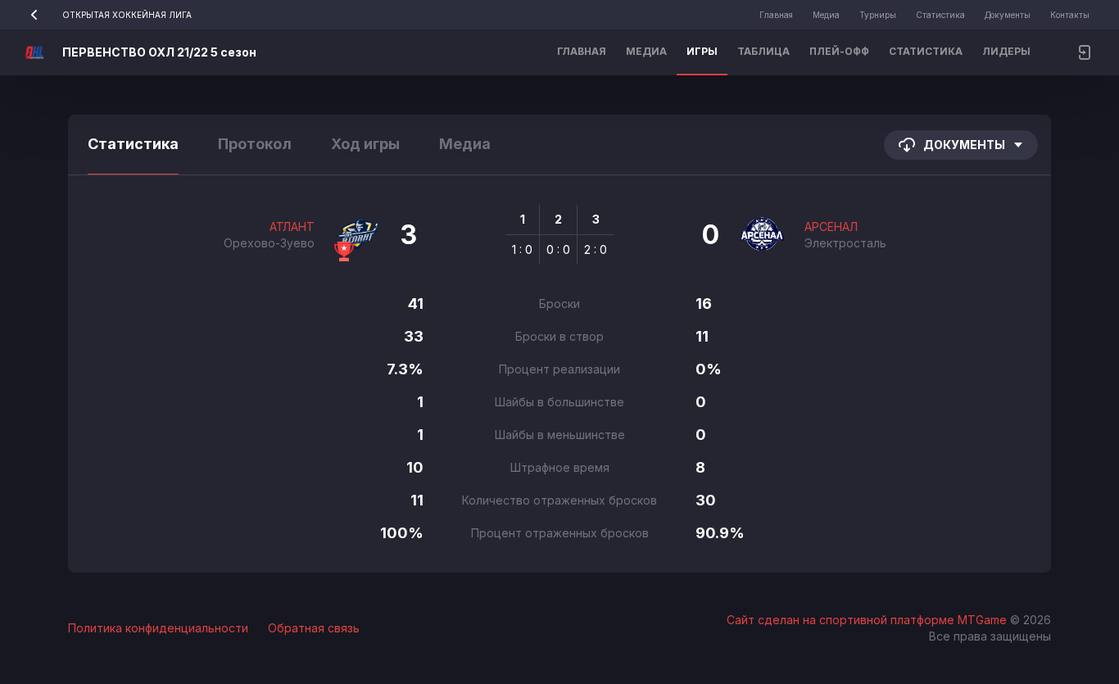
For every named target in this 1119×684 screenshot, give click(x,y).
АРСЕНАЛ (831, 226)
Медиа (826, 15)
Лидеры (1006, 51)
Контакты (1070, 15)
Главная (776, 15)
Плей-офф (839, 51)
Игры (702, 51)
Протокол (255, 143)
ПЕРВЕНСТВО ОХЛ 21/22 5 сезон (159, 52)
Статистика (940, 15)
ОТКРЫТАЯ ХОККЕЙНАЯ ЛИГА (127, 15)
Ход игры (365, 143)
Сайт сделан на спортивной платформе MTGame (868, 620)
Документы (1008, 15)
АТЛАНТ (292, 226)
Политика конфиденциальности (158, 628)
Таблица (763, 51)
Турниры (877, 15)
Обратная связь (314, 628)
